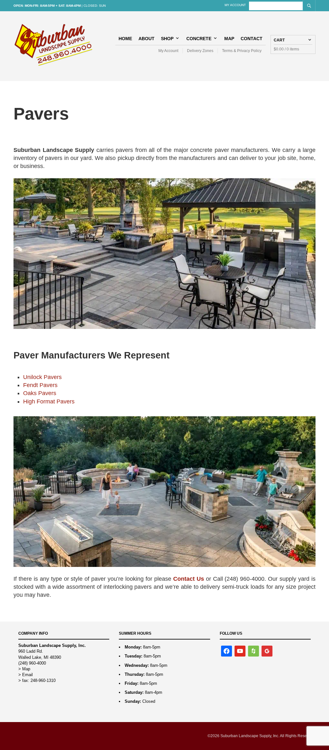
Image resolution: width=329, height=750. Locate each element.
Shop (167, 38)
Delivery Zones (200, 51)
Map (229, 38)
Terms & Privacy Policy (242, 51)
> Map (24, 668)
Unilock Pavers (42, 377)
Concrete (198, 38)
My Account (235, 5)
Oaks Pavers (39, 393)
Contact (251, 38)
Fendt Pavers (40, 385)
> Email (25, 674)
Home (125, 38)
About (146, 38)
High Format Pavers (49, 401)
